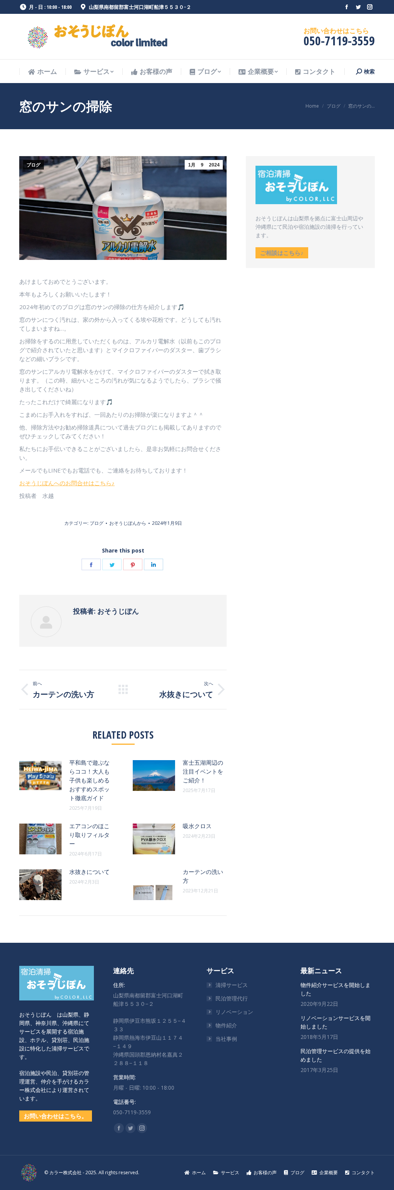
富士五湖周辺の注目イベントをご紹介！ (203, 771)
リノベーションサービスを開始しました (336, 1022)
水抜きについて (89, 871)
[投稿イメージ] (40, 775)
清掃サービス (231, 985)
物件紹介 (226, 1025)
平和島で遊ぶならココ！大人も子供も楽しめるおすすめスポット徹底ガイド (89, 780)
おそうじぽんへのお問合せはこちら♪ (67, 483)
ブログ (33, 165)
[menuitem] (42, 71)
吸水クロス (197, 826)
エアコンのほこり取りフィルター (89, 834)
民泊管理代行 (231, 998)
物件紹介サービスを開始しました (336, 989)
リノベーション (234, 1011)
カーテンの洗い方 (203, 876)
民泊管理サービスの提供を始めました (336, 1055)
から (127, 523)
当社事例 (226, 1038)
